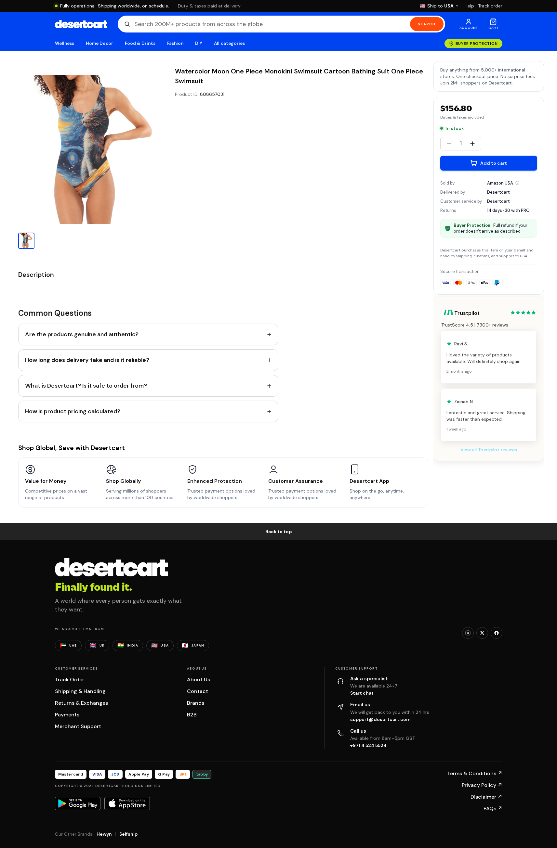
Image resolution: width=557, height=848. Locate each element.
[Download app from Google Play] (77, 803)
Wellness (64, 43)
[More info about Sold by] (517, 183)
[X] (482, 633)
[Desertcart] (81, 24)
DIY (198, 43)
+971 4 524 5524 (368, 745)
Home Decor (99, 43)
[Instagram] (468, 633)
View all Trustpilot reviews (488, 450)
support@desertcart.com (380, 719)
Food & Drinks (140, 43)
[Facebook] (496, 633)
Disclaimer (486, 796)
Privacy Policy (482, 785)
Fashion (175, 43)
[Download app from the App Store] (127, 803)
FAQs (493, 808)
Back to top (278, 531)
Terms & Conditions (474, 773)
